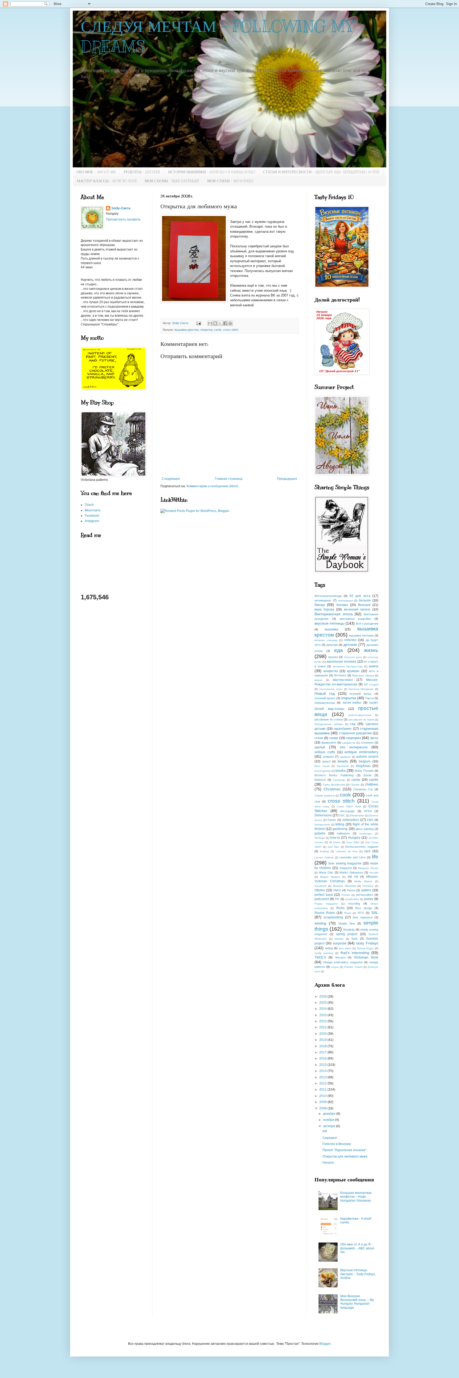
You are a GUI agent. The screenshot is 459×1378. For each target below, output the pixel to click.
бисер (319, 605)
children (371, 784)
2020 (323, 1034)
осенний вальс (361, 693)
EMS (370, 819)
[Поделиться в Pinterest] (230, 323)
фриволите (328, 742)
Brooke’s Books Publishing (334, 775)
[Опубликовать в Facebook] (225, 323)
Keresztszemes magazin (361, 846)
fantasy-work (322, 824)
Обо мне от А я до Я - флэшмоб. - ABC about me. (357, 1248)
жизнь (371, 650)
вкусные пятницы (329, 623)
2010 (323, 1096)
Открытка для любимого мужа (344, 1156)
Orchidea (367, 885)
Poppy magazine (326, 903)
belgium (365, 761)
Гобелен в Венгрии (336, 1144)
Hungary (354, 837)
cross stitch (230, 329)
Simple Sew (346, 923)
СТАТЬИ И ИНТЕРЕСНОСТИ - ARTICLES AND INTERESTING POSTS (321, 172)
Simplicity (349, 929)
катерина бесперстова (348, 666)
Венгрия (364, 605)
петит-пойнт (352, 703)
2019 (323, 1040)
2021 (323, 1027)
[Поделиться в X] (220, 323)
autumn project (367, 756)
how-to (335, 837)
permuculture (364, 894)
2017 (323, 1052)
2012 (323, 1083)
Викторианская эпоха (333, 614)
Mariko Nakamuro (351, 872)
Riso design (363, 908)
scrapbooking (333, 917)
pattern (366, 890)
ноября (329, 1120)
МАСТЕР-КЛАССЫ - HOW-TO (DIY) (107, 181)
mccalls (373, 872)
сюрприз (353, 738)
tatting (329, 948)
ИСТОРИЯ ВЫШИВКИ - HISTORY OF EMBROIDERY (211, 172)
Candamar (339, 779)
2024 (323, 1009)
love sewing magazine (345, 863)
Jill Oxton (335, 842)
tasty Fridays (367, 943)
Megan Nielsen (330, 876)
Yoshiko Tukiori (353, 966)
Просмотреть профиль (123, 219)
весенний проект (357, 609)
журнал (333, 657)
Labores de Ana (347, 851)
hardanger (365, 833)
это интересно (354, 747)
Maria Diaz (326, 872)
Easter (332, 819)
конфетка (331, 671)
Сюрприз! (329, 1138)
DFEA (368, 811)
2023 (323, 1015)
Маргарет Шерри (363, 675)
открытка (206, 329)
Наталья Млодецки (360, 689)
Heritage (319, 837)
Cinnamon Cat (363, 789)
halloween (343, 833)
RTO (361, 912)
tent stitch (345, 948)
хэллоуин (367, 742)
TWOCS (320, 957)
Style (354, 938)
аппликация (345, 600)
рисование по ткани (361, 719)
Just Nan (333, 846)
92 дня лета (360, 596)
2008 (323, 1108)
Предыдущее (287, 479)
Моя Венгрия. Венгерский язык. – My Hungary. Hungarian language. (357, 1301)
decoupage (347, 811)
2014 (323, 1071)
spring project (347, 934)
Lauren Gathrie (324, 857)
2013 (323, 1077)
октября (329, 1126)
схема (333, 738)
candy (355, 780)
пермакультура (324, 702)
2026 (323, 996)
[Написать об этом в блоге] (215, 323)
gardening (340, 829)
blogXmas (363, 766)
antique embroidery (361, 752)
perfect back (323, 895)
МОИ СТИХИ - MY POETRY (230, 181)
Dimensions (323, 815)
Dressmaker (357, 815)
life (375, 856)
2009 (323, 1102)
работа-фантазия (359, 715)
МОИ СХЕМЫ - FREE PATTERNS (171, 181)
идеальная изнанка (341, 661)
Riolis (340, 908)
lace (367, 851)
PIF (337, 899)
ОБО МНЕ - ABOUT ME (96, 172)
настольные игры (330, 689)
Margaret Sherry (368, 868)
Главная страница (229, 479)
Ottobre (319, 890)
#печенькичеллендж (328, 595)
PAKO (337, 890)
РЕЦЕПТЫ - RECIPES (142, 172)
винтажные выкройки (355, 618)
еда (338, 650)
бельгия (365, 600)
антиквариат (322, 600)
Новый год (324, 693)
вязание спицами (326, 640)
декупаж (332, 644)
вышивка (331, 629)
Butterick (320, 779)
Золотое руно (353, 657)
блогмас (342, 605)
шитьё (319, 747)
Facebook (92, 516)
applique (345, 756)
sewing (320, 923)
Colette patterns (324, 795)
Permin (346, 894)
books (340, 770)
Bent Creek (322, 766)
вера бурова (324, 609)
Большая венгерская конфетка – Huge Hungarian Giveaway (356, 1196)
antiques (328, 756)
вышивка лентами (361, 635)
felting (339, 824)
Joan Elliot (352, 842)
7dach (89, 505)
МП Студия (371, 684)
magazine (345, 868)
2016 (323, 1058)
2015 (323, 1065)
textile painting (323, 953)
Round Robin (324, 913)
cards (218, 329)
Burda (367, 775)
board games (322, 770)
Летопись (340, 675)
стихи (318, 738)
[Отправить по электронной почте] (210, 323)
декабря (329, 1114)
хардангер (349, 742)
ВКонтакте (93, 510)
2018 (323, 1046)
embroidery (350, 820)
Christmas (332, 789)
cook (345, 795)
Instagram (92, 521)
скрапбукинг (343, 729)
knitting (324, 851)
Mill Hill (353, 876)
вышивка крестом (187, 329)
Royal (347, 912)
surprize (339, 943)
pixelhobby (352, 899)
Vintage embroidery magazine (342, 962)
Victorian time (366, 957)
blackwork (343, 766)
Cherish (355, 784)
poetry (368, 899)
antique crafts (324, 752)
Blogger (324, 1344)
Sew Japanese (362, 917)
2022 (323, 1021)
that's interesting (355, 953)
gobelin (319, 833)
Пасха (369, 698)
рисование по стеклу (328, 719)
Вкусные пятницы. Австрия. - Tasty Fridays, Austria (358, 1274)
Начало (328, 1162)
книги (373, 666)
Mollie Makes (363, 881)
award (326, 761)
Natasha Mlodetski (344, 885)
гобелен (350, 640)
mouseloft (320, 885)
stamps (339, 938)
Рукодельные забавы (328, 724)
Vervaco (340, 957)
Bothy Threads (364, 770)
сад (352, 724)
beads (343, 761)
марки (318, 680)
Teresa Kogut (365, 948)
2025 (323, 1002)
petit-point (321, 899)
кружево (353, 671)
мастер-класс (343, 680)
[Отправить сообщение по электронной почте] (198, 323)
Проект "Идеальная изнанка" (344, 1150)
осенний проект (324, 698)
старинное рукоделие (355, 733)
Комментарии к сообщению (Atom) (212, 486)
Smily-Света (120, 208)
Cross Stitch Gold (349, 806)
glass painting (364, 828)
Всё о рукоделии (367, 623)
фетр (374, 738)
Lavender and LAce (352, 857)
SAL (374, 912)
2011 (323, 1089)
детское (350, 644)
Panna (351, 890)
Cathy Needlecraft (334, 784)
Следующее (171, 479)
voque (335, 966)
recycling (354, 903)
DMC (342, 815)
